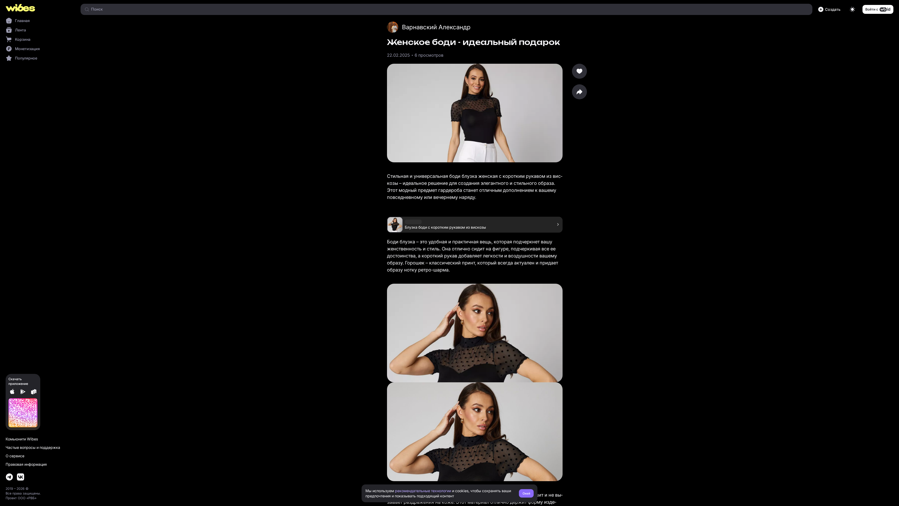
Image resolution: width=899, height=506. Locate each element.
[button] (830, 9)
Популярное (26, 58)
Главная (22, 20)
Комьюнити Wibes (22, 439)
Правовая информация (26, 464)
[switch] (852, 9)
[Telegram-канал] (9, 477)
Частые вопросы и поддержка (33, 447)
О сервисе (15, 456)
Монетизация (27, 48)
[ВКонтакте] (20, 477)
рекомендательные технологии (423, 490)
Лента (20, 30)
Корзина (22, 39)
